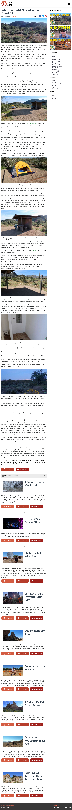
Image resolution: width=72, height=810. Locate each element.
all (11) (54, 80)
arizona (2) (55, 97)
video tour (34, 250)
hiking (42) (55, 63)
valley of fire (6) (56, 74)
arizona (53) (55, 58)
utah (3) (54, 87)
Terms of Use (12, 805)
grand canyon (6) (56, 61)
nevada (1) (55, 85)
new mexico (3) (56, 69)
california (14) (56, 59)
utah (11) (54, 72)
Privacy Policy (4, 805)
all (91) (54, 56)
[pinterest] (46, 16)
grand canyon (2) (56, 84)
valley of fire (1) (56, 88)
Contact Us (56, 805)
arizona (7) (55, 82)
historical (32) (56, 64)
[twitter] (43, 16)
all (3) (53, 95)
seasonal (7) (55, 71)
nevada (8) (55, 67)
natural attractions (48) (58, 66)
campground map (31, 123)
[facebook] (40, 16)
